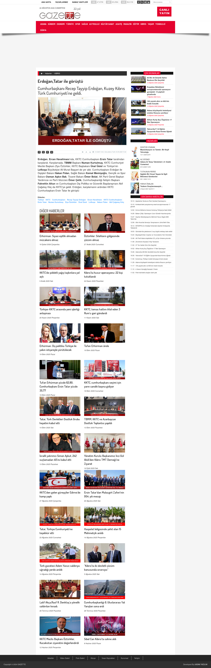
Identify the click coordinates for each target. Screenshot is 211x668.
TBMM (68, 162)
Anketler (50, 658)
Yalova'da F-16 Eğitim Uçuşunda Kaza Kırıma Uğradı (159, 130)
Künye (93, 658)
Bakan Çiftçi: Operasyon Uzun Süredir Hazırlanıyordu (151, 213)
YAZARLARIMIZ (61, 2)
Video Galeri (65, 658)
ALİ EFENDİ (145, 147)
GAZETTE (22, 664)
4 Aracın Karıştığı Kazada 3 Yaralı (144, 269)
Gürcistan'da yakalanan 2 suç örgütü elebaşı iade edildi (151, 231)
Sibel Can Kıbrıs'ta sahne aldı (100, 639)
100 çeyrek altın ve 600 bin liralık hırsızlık (158, 102)
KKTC (48, 199)
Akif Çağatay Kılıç (116, 202)
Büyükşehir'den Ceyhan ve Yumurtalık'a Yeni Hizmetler (151, 235)
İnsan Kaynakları (108, 658)
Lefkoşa (42, 169)
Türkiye (41, 199)
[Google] (47, 152)
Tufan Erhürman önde (96, 346)
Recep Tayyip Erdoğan (76, 199)
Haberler (48, 73)
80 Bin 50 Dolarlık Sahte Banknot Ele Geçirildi (157, 78)
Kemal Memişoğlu (96, 173)
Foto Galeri (80, 658)
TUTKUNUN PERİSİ (148, 159)
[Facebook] (39, 152)
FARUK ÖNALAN (146, 171)
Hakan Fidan (62, 173)
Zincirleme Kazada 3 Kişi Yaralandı (145, 242)
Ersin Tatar (106, 159)
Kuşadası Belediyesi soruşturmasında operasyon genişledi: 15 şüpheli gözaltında (159, 90)
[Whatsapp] (51, 152)
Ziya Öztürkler (71, 202)
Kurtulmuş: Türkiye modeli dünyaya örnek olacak (149, 259)
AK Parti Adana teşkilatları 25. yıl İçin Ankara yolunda (151, 238)
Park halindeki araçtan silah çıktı (144, 272)
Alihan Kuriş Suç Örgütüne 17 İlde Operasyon (159, 120)
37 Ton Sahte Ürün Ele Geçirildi (143, 245)
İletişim (137, 658)
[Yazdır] (83, 152)
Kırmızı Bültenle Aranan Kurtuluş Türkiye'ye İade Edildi (151, 210)
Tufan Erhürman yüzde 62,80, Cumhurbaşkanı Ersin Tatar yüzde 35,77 (59, 386)
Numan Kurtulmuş (92, 162)
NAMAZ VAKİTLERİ (80, 2)
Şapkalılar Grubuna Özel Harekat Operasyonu (148, 201)
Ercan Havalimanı (59, 159)
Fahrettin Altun (46, 183)
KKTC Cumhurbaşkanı (113, 199)
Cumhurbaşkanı (58, 199)
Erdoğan (42, 159)
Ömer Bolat (91, 176)
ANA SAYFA (46, 2)
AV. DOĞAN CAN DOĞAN (150, 184)
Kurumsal (124, 658)
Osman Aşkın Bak (56, 176)
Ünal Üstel (97, 166)
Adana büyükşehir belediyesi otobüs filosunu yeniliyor (159, 111)
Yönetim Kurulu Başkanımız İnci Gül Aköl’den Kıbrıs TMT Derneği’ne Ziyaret (104, 460)
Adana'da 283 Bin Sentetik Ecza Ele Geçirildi (148, 252)
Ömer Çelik (74, 180)
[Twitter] (43, 152)
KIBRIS (57, 73)
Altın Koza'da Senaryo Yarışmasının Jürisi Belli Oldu (150, 222)
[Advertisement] (105, 50)
